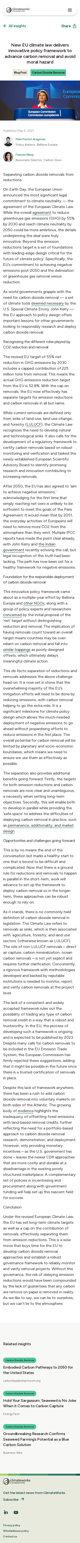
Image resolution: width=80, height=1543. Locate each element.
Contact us (10, 1536)
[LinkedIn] (6, 1513)
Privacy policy (11, 1525)
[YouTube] (16, 1514)
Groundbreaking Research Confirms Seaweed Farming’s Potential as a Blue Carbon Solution (36, 1439)
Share (66, 26)
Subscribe (11, 1499)
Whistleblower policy (16, 1531)
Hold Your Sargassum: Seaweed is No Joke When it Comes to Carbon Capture (39, 1403)
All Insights (17, 26)
